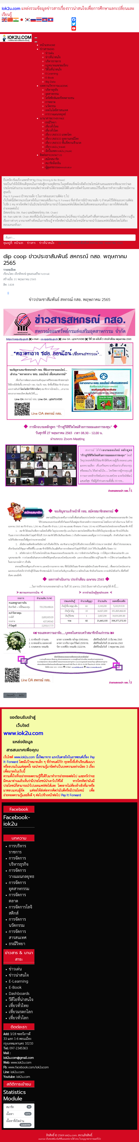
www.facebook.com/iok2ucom (28, 1067)
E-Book (15, 987)
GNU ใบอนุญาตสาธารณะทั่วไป (88, 1138)
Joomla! (41, 1138)
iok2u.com (17, 1072)
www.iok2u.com (24, 757)
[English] (4, 19)
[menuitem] (47, 45)
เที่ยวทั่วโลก (18, 1017)
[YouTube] (104, 28)
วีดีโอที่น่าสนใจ (21, 999)
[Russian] (33, 19)
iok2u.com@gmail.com (18, 1057)
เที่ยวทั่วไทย (19, 1005)
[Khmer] (45, 19)
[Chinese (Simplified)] (10, 19)
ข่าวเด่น (15, 968)
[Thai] (39, 19)
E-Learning (18, 981)
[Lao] (51, 19)
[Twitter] (104, 24)
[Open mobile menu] (36, 37)
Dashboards (19, 993)
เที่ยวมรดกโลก (21, 1011)
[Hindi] (16, 19)
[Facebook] (104, 19)
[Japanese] (22, 19)
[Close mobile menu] (36, 41)
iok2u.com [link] (11, 8)
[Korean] (28, 19)
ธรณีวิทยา (17, 943)
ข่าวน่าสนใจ (19, 975)
